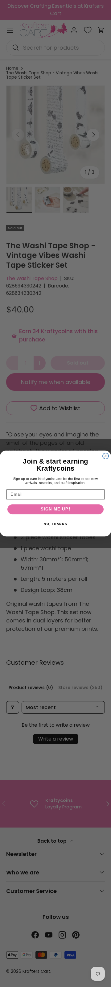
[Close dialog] (106, 456)
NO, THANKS (55, 524)
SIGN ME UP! (56, 509)
